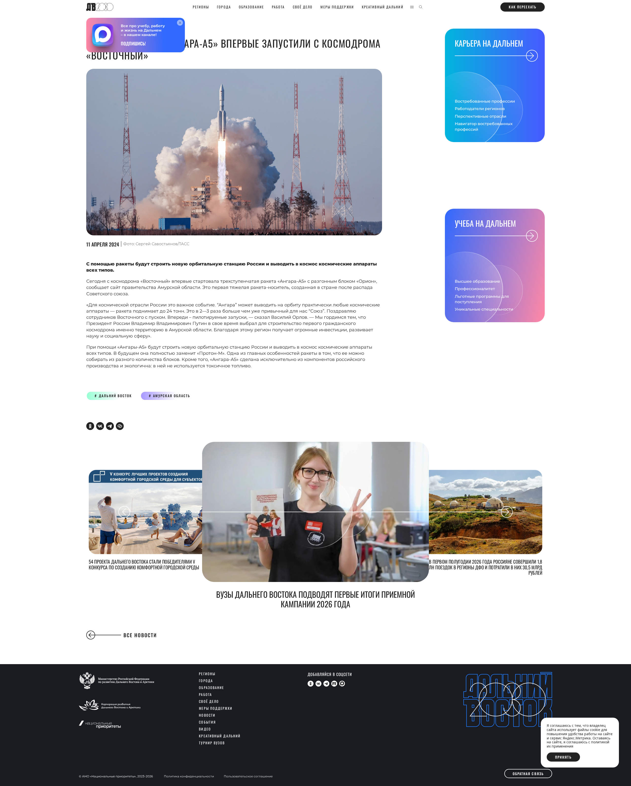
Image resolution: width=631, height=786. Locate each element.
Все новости (140, 635)
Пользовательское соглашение (248, 776)
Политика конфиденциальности (189, 776)
